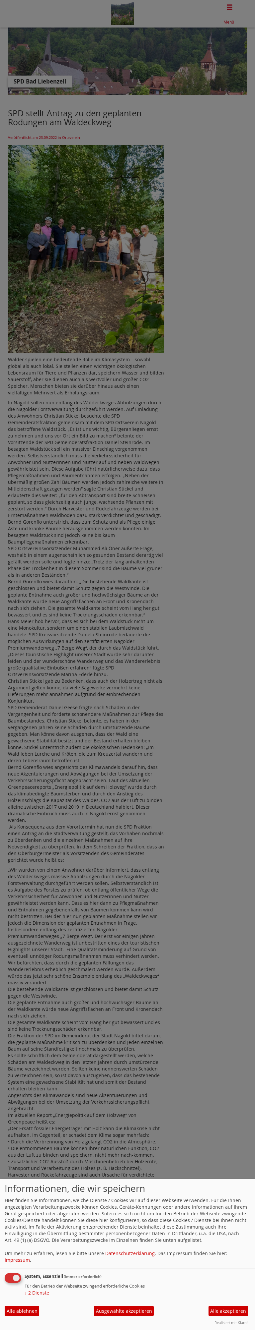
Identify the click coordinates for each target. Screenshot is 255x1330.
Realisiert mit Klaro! (231, 1322)
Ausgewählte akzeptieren (124, 1311)
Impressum (17, 1260)
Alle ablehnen (22, 1311)
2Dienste (37, 1293)
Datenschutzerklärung (130, 1253)
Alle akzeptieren (228, 1311)
